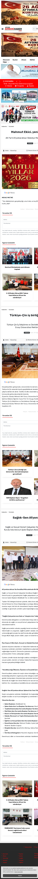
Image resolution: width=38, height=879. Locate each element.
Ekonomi (6, 60)
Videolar (9, 86)
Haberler (4, 126)
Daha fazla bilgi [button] (18, 872)
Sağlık (21, 858)
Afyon (23, 60)
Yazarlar (31, 86)
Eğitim (21, 862)
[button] (17, 82)
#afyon (22, 209)
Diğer (5, 62)
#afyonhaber (30, 209)
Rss (36, 847)
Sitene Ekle (28, 847)
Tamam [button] (20, 875)
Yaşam (5, 862)
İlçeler (15, 60)
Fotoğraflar (20, 86)
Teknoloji (5, 858)
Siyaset (5, 860)
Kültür (32, 60)
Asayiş (21, 860)
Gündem (11, 126)
